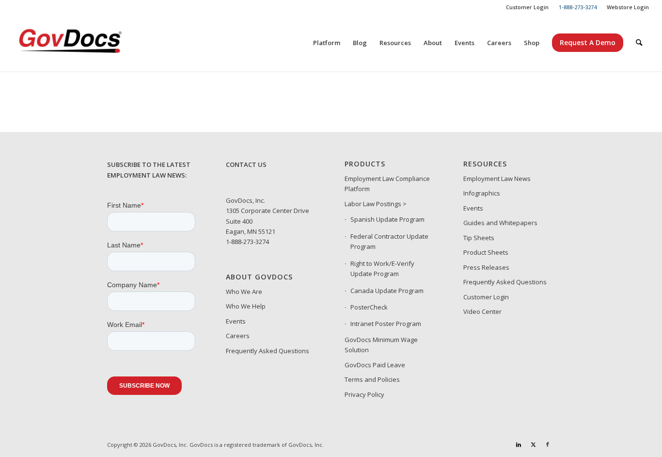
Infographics (481, 193)
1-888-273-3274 (247, 241)
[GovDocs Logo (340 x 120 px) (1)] (94, 42)
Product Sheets (485, 252)
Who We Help (246, 306)
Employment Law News (497, 178)
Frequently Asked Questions (267, 350)
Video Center (482, 311)
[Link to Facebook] (547, 444)
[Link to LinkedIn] (518, 444)
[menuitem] (527, 7)
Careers (238, 335)
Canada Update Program (387, 290)
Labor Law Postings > (376, 203)
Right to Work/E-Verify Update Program (382, 268)
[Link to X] (533, 444)
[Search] (639, 42)
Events (236, 321)
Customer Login (527, 7)
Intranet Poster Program (385, 323)
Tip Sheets (478, 237)
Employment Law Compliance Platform (387, 183)
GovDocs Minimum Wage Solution (381, 344)
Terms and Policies (372, 379)
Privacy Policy (364, 394)
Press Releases (486, 267)
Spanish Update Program (387, 219)
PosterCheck (369, 307)
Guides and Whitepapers (500, 222)
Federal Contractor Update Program (389, 241)
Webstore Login (628, 7)
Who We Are (244, 291)
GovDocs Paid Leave (375, 364)
